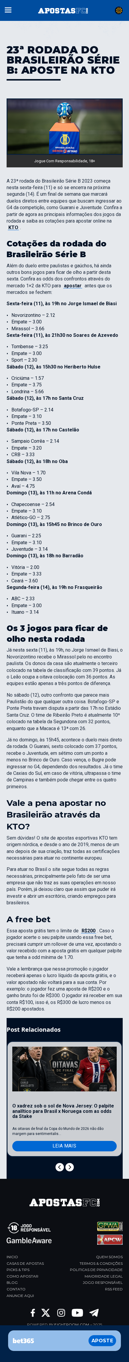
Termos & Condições (101, 1263)
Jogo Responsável (103, 1282)
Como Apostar (22, 1276)
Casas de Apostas (25, 1263)
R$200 (88, 931)
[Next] (69, 1167)
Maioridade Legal (104, 1276)
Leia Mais (64, 1146)
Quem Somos (109, 1257)
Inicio (12, 1257)
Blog (12, 1282)
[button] (8, 9)
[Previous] (60, 1167)
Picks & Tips (18, 1269)
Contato (16, 1289)
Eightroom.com (71, 1324)
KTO (13, 227)
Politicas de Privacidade (96, 1269)
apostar (73, 286)
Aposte (102, 1341)
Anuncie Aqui (20, 1295)
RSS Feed (114, 1289)
